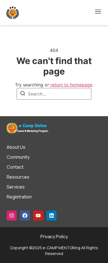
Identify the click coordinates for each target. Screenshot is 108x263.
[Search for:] (54, 94)
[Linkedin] (51, 216)
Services (16, 187)
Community (18, 157)
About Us (16, 147)
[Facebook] (25, 216)
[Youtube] (38, 216)
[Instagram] (12, 216)
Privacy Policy (54, 236)
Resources (18, 177)
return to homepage (71, 84)
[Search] (23, 94)
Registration (19, 197)
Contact (15, 167)
